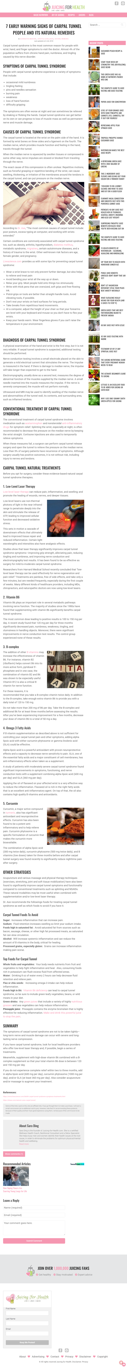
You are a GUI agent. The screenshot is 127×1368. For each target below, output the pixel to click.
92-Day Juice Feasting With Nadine (112, 337)
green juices (30, 1001)
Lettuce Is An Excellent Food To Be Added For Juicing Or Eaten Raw (113, 387)
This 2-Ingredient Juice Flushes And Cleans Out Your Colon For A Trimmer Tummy (113, 176)
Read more (24, 1144)
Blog (91, 15)
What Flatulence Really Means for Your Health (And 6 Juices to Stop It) (112, 300)
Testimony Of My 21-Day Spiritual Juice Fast (110, 350)
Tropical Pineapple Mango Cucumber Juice (112, 139)
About (22, 1356)
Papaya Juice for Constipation (113, 101)
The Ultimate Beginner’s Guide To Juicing (113, 375)
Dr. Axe (21, 228)
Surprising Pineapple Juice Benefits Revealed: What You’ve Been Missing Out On (112, 226)
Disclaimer (85, 1356)
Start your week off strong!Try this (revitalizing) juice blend (113, 64)
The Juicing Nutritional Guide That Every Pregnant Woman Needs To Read (113, 362)
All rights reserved (48, 1362)
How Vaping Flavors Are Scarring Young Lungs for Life (15, 1190)
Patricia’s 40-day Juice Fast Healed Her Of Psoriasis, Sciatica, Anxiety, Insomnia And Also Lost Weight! (112, 213)
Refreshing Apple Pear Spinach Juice (110, 126)
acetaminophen (33, 423)
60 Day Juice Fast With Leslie (113, 325)
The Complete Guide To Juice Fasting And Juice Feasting (112, 89)
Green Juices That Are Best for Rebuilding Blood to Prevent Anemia (112, 313)
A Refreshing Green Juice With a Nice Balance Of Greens (111, 164)
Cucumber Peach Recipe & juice (111, 52)
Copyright (102, 1356)
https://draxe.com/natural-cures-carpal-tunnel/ (19, 1100)
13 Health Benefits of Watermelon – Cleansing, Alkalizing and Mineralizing (112, 251)
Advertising (38, 1356)
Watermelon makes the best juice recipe (112, 151)
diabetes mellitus (63, 244)
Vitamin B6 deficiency (35, 990)
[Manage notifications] (121, 1363)
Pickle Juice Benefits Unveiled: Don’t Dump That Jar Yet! (113, 275)
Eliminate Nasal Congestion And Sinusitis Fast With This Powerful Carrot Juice (112, 201)
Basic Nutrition (41, 15)
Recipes (71, 15)
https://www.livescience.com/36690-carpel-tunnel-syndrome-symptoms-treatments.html (34, 1096)
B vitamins (32, 652)
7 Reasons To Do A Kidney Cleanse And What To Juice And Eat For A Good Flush (112, 189)
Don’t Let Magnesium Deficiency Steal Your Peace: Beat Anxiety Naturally (113, 288)
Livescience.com (12, 261)
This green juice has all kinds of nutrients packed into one (112, 77)
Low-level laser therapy (16, 491)
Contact (54, 1356)
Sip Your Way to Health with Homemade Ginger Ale (113, 263)
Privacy (69, 1356)
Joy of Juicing (58, 15)
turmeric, (11, 812)
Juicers (82, 15)
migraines (32, 248)
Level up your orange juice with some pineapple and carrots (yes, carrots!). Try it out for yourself (112, 114)
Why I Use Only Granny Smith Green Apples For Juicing (113, 400)
